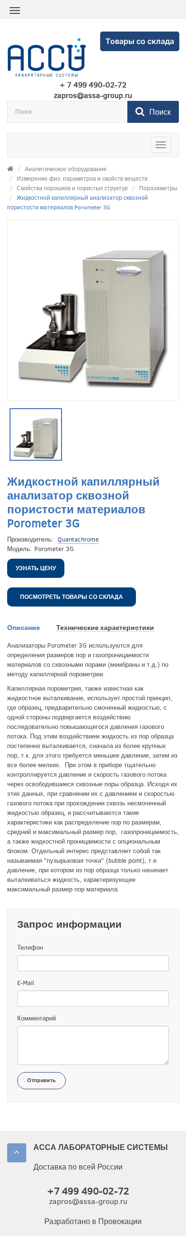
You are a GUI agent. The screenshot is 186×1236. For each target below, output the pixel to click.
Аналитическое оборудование (66, 169)
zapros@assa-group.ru (93, 95)
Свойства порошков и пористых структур (72, 188)
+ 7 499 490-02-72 (93, 85)
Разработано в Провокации (93, 1221)
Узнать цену (36, 568)
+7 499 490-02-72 (88, 1191)
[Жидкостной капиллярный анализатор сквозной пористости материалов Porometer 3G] (36, 434)
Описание (23, 627)
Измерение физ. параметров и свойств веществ (82, 179)
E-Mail (25, 983)
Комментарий (36, 1018)
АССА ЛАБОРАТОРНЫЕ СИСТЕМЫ (100, 1147)
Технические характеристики (105, 627)
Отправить (41, 1080)
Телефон (30, 947)
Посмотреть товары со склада (71, 597)
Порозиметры (158, 188)
